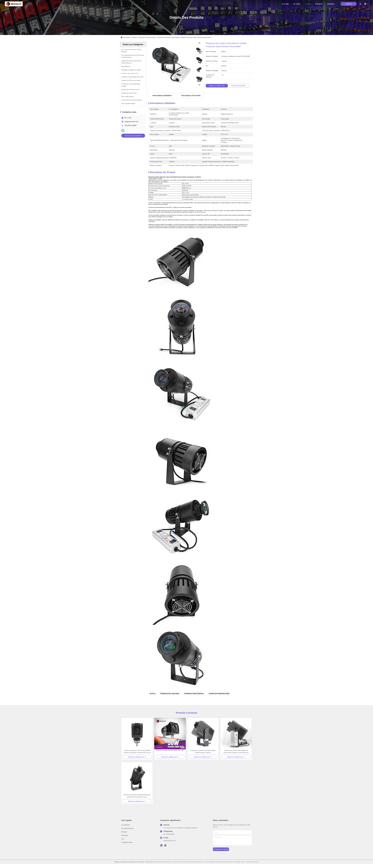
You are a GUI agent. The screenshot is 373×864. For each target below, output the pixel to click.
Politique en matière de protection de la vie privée (129, 862)
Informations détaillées (162, 95)
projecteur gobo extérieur (194, 693)
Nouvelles (124, 835)
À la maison (286, 4)
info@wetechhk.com (131, 121)
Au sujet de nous (127, 828)
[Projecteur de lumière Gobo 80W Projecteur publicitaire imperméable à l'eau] (137, 778)
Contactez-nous (126, 842)
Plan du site (149, 862)
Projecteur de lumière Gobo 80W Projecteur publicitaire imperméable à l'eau (137, 796)
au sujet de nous (298, 4)
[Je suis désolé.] (123, 130)
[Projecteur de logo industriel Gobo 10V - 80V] (170, 733)
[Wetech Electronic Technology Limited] (14, 3)
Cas (122, 839)
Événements (320, 4)
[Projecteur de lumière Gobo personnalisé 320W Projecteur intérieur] (203, 733)
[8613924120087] (165, 846)
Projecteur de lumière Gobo (147, 37)
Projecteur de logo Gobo (169, 693)
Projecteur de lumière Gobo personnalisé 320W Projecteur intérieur (203, 751)
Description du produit (190, 95)
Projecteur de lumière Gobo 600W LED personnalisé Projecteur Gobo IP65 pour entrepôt (236, 752)
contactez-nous (331, 4)
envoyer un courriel (221, 849)
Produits (134, 37)
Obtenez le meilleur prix (216, 85)
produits (308, 4)
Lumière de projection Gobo (219, 693)
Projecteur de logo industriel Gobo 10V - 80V (170, 750)
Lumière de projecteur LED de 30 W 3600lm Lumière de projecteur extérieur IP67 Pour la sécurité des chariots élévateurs (137, 752)
